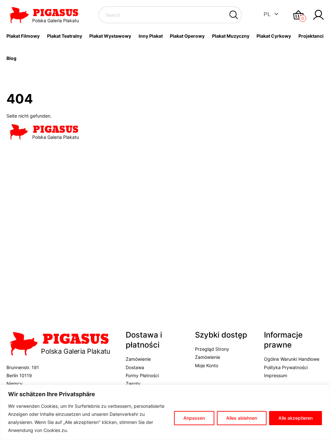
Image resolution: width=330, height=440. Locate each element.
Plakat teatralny (64, 36)
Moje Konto (206, 365)
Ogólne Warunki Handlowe (291, 359)
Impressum (275, 375)
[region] (165, 412)
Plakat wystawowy (110, 36)
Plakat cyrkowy (274, 36)
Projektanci (311, 36)
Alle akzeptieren (295, 418)
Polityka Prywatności (286, 367)
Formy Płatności (142, 375)
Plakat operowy (187, 36)
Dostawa (135, 367)
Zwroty (133, 383)
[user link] (318, 15)
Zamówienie (138, 359)
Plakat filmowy (23, 36)
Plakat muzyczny (230, 36)
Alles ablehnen (241, 418)
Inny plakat (151, 36)
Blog (11, 58)
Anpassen (194, 418)
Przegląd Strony (212, 349)
